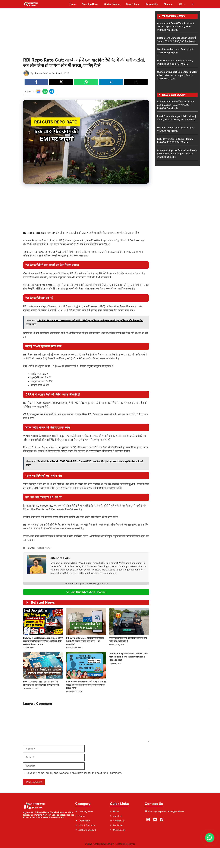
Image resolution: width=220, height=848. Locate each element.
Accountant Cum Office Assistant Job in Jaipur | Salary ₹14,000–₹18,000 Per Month (175, 26)
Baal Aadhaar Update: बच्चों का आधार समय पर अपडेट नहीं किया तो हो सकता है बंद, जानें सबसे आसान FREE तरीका (86, 684)
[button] (193, 4)
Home (73, 4)
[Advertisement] (86, 32)
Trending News (90, 4)
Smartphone (132, 4)
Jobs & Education (86, 825)
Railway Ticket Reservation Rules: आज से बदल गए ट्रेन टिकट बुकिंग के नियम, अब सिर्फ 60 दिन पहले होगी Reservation (43, 641)
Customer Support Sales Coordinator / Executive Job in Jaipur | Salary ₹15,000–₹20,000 (177, 75)
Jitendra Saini (41, 73)
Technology (84, 820)
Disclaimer (118, 825)
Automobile (151, 4)
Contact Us (118, 820)
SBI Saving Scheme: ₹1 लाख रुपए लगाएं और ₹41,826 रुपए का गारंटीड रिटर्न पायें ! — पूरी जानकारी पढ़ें (85, 641)
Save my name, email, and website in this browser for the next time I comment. (74, 772)
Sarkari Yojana (112, 4)
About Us (117, 816)
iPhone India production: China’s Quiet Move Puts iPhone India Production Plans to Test (128, 656)
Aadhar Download (87, 830)
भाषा (180, 4)
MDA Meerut (119, 830)
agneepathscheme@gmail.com (169, 811)
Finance (168, 4)
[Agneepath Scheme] (31, 4)
